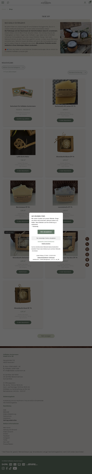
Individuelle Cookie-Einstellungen (46, 241)
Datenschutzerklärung (43, 257)
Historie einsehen (46, 243)
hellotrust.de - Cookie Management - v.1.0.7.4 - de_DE (46, 259)
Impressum (52, 257)
